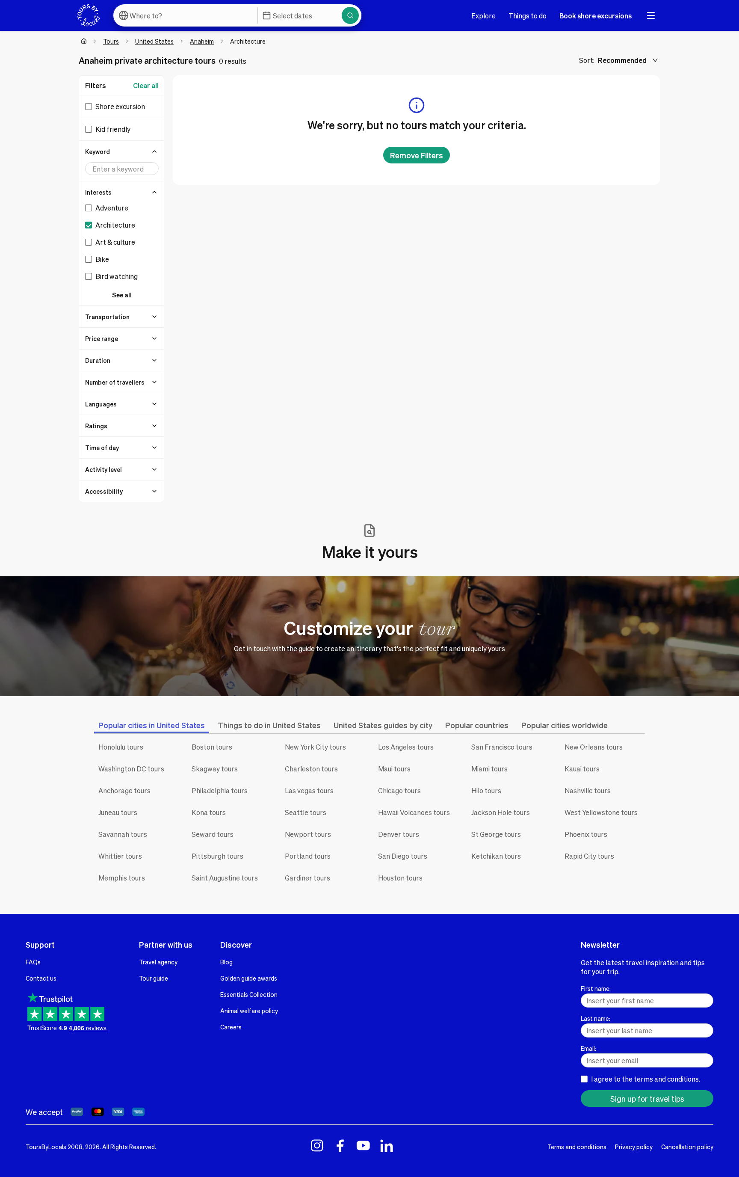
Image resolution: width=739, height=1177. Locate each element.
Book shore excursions (595, 15)
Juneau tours (117, 812)
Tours (111, 41)
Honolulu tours (120, 746)
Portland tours (308, 855)
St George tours (496, 834)
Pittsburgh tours (217, 855)
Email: (588, 1048)
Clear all (146, 85)
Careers (231, 1027)
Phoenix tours (586, 834)
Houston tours (400, 877)
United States (154, 41)
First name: (596, 988)
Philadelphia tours (220, 790)
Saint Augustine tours (225, 877)
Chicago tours (399, 790)
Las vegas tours (309, 790)
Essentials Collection (249, 994)
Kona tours (209, 812)
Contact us (41, 978)
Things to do (527, 15)
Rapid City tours (589, 855)
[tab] (151, 725)
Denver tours (398, 834)
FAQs (33, 962)
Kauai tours (582, 768)
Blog (226, 962)
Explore (483, 15)
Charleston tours (311, 768)
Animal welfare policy (249, 1010)
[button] (122, 151)
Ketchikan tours (496, 855)
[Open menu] (651, 15)
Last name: (595, 1018)
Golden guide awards (248, 978)
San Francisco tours (501, 746)
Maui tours (394, 768)
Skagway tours (215, 768)
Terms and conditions (576, 1146)
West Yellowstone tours (601, 812)
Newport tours (308, 834)
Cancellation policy (687, 1146)
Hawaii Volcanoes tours (414, 812)
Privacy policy (634, 1146)
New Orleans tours (594, 746)
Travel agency (158, 962)
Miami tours (489, 768)
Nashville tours (588, 790)
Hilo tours (486, 790)
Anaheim (202, 41)
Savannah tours (122, 834)
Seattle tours (305, 812)
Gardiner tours (307, 877)
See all (122, 295)
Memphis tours (121, 877)
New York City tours (315, 746)
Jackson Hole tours (500, 812)
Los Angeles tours (406, 746)
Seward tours (213, 834)
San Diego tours (402, 855)
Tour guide (153, 978)
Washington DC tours (131, 768)
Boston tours (212, 746)
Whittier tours (120, 855)
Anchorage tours (124, 790)
